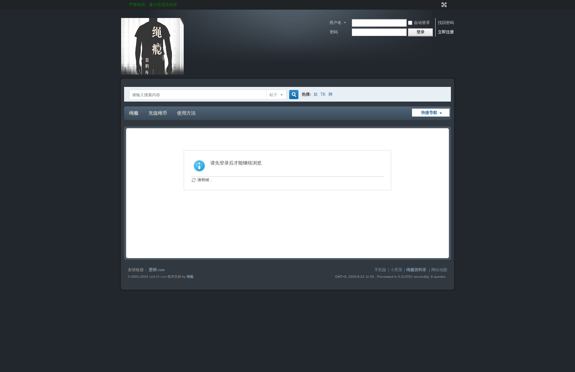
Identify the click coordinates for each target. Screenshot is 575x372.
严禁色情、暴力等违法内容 (153, 4)
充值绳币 (157, 113)
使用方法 (186, 113)
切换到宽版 (443, 5)
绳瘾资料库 (416, 269)
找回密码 (446, 22)
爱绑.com (157, 269)
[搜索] (293, 95)
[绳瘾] (152, 73)
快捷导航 (429, 112)
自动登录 (422, 22)
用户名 (335, 22)
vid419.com (158, 276)
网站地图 (439, 269)
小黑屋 (396, 269)
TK (323, 94)
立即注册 (446, 32)
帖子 (274, 95)
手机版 (380, 269)
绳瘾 (133, 113)
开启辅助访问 (438, 5)
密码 (334, 32)
